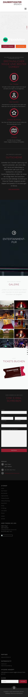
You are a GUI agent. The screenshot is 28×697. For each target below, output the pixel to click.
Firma (3, 410)
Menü (25, 8)
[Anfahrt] (14, 130)
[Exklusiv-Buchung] (14, 112)
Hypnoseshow (4, 496)
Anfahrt (14, 137)
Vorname (3, 420)
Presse (3, 513)
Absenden (14, 450)
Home (2, 488)
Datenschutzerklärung (6, 665)
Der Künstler (14, 102)
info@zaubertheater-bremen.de (12, 473)
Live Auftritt (4, 510)
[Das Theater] (14, 77)
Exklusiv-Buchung (14, 120)
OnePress (7, 693)
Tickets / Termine (8, 46)
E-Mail (3, 423)
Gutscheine (20, 46)
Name (3, 416)
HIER (4, 674)
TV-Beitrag (3, 508)
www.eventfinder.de (6, 657)
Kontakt (3, 518)
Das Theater (14, 84)
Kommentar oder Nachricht (10, 429)
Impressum (4, 664)
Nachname (18, 420)
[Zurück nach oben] (14, 688)
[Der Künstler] (14, 95)
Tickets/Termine (5, 498)
